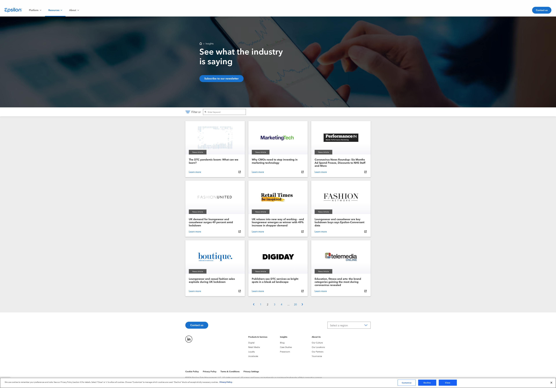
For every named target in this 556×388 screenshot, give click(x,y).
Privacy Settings (251, 371)
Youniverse (317, 356)
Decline (427, 382)
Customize (406, 382)
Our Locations (318, 347)
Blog (282, 342)
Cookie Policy (192, 371)
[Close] (551, 382)
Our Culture (317, 342)
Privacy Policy (209, 371)
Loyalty (251, 351)
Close (447, 382)
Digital (251, 342)
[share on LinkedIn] (188, 339)
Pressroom (285, 351)
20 (295, 304)
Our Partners (317, 351)
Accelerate (253, 356)
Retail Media (254, 347)
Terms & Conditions (230, 371)
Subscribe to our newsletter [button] (221, 78)
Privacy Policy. (226, 382)
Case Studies (286, 347)
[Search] (205, 112)
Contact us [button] (542, 10)
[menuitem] (35, 10)
